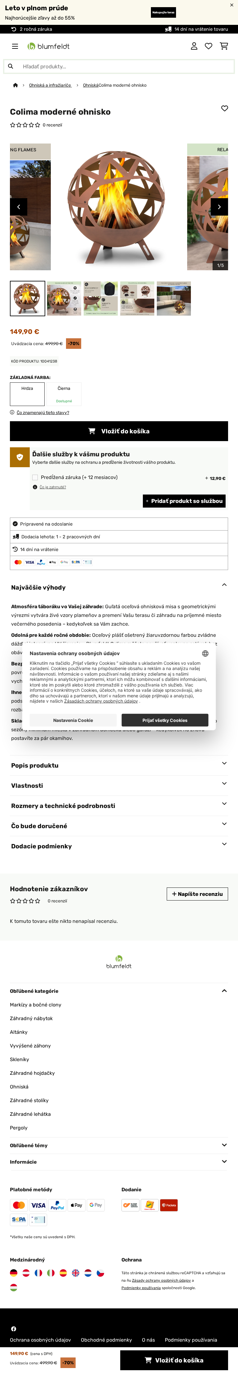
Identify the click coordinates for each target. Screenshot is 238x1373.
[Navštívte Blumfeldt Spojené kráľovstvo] (75, 1273)
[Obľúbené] (208, 46)
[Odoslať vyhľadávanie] (10, 66)
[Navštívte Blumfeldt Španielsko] (63, 1273)
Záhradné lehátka (30, 1114)
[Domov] (21, 85)
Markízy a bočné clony (35, 1005)
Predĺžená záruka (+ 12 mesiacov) (79, 477)
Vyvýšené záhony (30, 1046)
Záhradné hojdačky (32, 1073)
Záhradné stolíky (29, 1100)
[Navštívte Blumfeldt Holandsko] (88, 1273)
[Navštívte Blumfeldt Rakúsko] (26, 1273)
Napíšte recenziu (200, 894)
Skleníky (19, 1059)
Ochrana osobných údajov (40, 1340)
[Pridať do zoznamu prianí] (224, 108)
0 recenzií (52, 124)
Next (219, 207)
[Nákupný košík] (224, 46)
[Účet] (194, 46)
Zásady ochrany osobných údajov (161, 1280)
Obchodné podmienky (106, 1340)
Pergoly (19, 1128)
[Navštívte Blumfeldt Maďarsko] (13, 1287)
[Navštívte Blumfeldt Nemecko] (13, 1273)
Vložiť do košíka (125, 431)
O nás (148, 1340)
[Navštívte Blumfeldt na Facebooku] (13, 1328)
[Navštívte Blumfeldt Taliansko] (51, 1273)
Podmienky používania (141, 1288)
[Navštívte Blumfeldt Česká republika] (100, 1273)
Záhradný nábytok (31, 1018)
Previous (18, 207)
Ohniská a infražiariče (50, 85)
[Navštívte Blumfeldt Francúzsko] (38, 1273)
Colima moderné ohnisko (123, 85)
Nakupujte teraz (163, 12)
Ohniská (91, 85)
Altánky (19, 1032)
